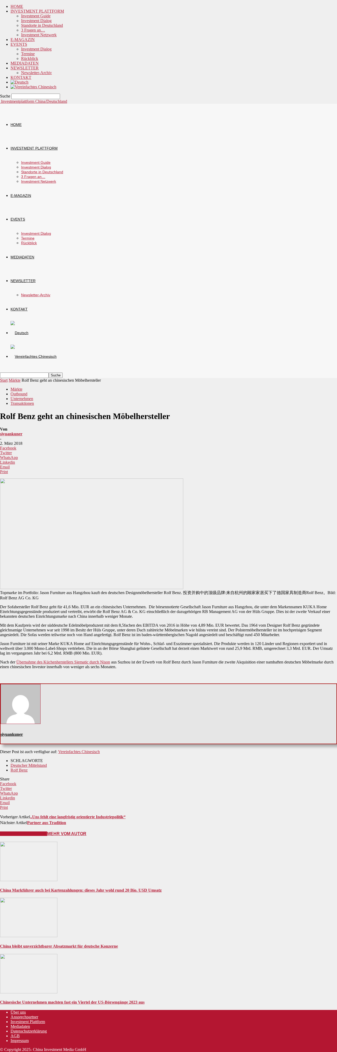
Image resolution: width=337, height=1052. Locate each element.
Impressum (20, 1040)
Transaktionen (22, 403)
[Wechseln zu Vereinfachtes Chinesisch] (33, 87)
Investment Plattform (28, 1021)
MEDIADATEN (25, 63)
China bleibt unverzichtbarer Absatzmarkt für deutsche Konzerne (59, 946)
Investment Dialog (36, 20)
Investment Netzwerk (39, 35)
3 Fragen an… (33, 30)
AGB (15, 1036)
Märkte (15, 380)
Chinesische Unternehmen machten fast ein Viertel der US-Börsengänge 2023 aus (72, 1002)
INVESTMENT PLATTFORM (37, 11)
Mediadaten (20, 1026)
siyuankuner (11, 434)
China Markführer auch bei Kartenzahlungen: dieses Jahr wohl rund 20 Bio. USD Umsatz (81, 890)
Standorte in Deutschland (42, 25)
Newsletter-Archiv (36, 72)
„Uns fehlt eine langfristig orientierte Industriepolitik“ (78, 817)
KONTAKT (21, 77)
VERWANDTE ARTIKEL (23, 833)
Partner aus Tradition (46, 822)
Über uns (18, 1012)
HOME (17, 6)
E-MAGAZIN (23, 39)
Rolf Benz (19, 770)
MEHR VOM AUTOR (66, 833)
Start (4, 380)
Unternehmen (22, 398)
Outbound (19, 394)
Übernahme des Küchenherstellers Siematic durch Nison (63, 662)
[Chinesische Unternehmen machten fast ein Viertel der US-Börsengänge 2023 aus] (28, 992)
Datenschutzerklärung (29, 1031)
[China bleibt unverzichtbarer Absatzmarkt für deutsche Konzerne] (28, 935)
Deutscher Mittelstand (29, 765)
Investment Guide (36, 16)
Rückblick (29, 58)
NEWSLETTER (25, 68)
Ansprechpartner (24, 1017)
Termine (28, 54)
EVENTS (19, 44)
